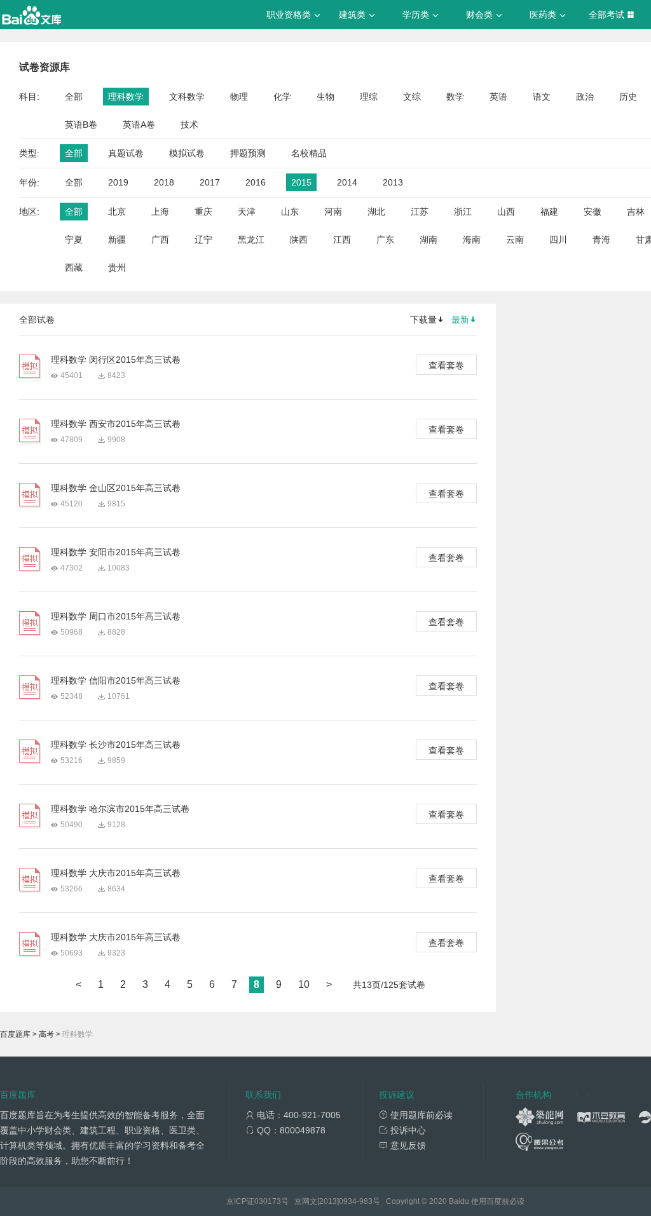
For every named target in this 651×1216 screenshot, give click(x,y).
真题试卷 (126, 153)
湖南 (428, 239)
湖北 (376, 211)
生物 (325, 96)
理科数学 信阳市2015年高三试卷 (116, 680)
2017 (210, 182)
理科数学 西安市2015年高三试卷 (116, 424)
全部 (74, 96)
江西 (342, 239)
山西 (506, 211)
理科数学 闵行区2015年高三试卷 (116, 360)
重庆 (203, 211)
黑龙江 (251, 239)
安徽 (592, 211)
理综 (369, 96)
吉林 (636, 211)
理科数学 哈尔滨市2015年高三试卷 (120, 809)
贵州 (117, 267)
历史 (628, 96)
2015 (301, 182)
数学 (455, 96)
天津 (247, 211)
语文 (542, 96)
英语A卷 (139, 124)
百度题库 (15, 1034)
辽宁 (203, 239)
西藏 (74, 267)
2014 (347, 182)
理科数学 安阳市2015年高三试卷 (116, 552)
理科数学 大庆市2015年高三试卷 (116, 873)
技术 (189, 124)
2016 (255, 182)
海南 (472, 239)
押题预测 (248, 153)
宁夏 (74, 239)
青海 (601, 239)
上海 (160, 211)
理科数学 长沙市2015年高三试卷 (116, 745)
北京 (117, 211)
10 (304, 984)
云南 (515, 239)
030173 (267, 1201)
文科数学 (187, 96)
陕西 (299, 239)
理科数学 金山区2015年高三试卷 (116, 488)
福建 (549, 211)
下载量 (423, 319)
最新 (460, 319)
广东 (385, 239)
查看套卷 (446, 365)
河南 (333, 211)
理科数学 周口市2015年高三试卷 (116, 616)
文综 (412, 96)
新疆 (117, 239)
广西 (160, 239)
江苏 (419, 211)
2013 (393, 182)
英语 (498, 96)
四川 (558, 239)
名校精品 (309, 153)
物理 (239, 96)
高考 (46, 1034)
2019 (118, 182)
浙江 (463, 211)
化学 (282, 96)
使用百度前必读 (497, 1201)
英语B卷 (81, 124)
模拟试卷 (187, 153)
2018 (164, 182)
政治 (585, 96)
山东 (290, 211)
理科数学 (126, 96)
